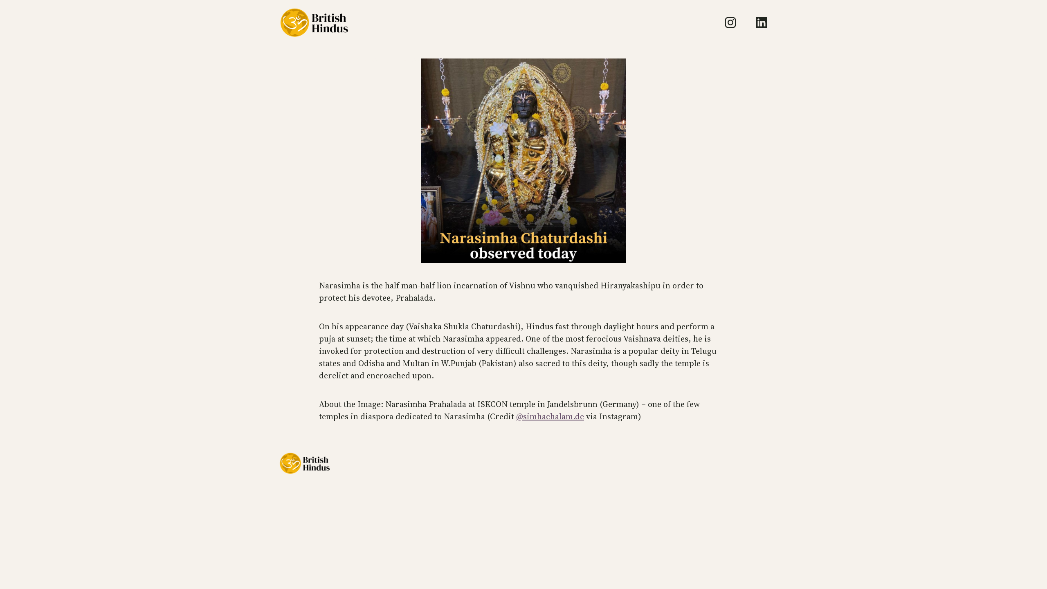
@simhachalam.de (550, 416)
